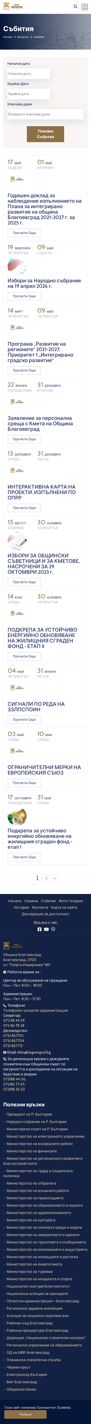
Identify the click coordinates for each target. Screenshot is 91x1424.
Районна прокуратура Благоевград (37, 1330)
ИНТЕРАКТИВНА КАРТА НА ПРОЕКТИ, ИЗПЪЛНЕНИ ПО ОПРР (42, 492)
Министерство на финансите (32, 1151)
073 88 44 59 (14, 1020)
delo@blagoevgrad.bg (34, 1052)
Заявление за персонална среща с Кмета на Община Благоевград (40, 423)
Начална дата (18, 64)
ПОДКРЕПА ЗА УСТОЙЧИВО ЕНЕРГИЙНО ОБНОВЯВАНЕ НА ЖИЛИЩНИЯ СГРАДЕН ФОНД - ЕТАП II (42, 638)
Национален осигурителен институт (38, 1286)
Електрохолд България (27, 1374)
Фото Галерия (71, 901)
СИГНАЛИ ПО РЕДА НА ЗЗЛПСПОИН (36, 707)
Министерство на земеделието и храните (43, 1235)
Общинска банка (21, 1389)
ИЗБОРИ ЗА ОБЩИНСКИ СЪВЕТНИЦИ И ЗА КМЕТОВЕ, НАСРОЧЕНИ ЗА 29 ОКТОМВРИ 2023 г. (44, 564)
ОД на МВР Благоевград (28, 1352)
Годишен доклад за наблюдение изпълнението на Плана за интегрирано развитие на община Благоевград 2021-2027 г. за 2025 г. (45, 209)
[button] (75, 6)
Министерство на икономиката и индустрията (47, 1249)
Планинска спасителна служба (34, 1360)
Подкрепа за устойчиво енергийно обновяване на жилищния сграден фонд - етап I (40, 839)
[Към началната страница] (13, 946)
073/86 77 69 (14, 1084)
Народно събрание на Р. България (37, 1122)
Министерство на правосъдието (35, 1198)
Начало (7, 36)
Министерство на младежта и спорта (39, 1279)
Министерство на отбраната (31, 1183)
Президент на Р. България (29, 1114)
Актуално (23, 36)
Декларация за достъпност (46, 914)
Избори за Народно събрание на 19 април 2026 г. (44, 283)
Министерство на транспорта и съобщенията (46, 1242)
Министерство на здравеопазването (39, 1213)
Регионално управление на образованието (44, 1345)
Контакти (40, 907)
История (21, 907)
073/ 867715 (13, 1046)
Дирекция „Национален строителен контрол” (46, 1338)
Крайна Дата (18, 84)
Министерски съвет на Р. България (37, 1129)
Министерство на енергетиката (34, 1264)
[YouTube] (46, 929)
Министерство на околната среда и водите (44, 1227)
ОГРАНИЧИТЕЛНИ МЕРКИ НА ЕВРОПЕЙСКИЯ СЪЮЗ (44, 770)
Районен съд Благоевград (30, 1323)
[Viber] (53, 929)
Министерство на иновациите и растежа (42, 1257)
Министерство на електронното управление (45, 1136)
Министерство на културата (31, 1220)
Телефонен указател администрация (35, 1010)
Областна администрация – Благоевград (43, 1301)
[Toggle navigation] (85, 7)
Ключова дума (19, 104)
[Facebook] (39, 929)
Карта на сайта (64, 907)
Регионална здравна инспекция (35, 1308)
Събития (48, 901)
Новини (31, 901)
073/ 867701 (13, 1036)
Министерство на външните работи (38, 1191)
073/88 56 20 (14, 1089)
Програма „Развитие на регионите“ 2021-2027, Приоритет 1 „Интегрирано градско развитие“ (40, 352)
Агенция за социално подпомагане (38, 1316)
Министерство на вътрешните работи (40, 1144)
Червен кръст (18, 1367)
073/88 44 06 (14, 1079)
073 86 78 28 (13, 1025)
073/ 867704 (13, 1041)
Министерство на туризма (30, 1271)
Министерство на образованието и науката (45, 1205)
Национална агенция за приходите (37, 1294)
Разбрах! (25, 1414)
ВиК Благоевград (22, 1382)
